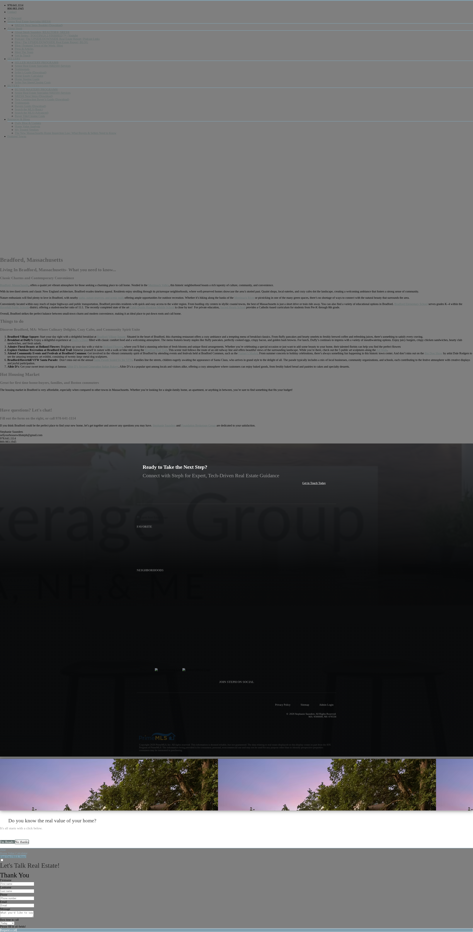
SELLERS (13, 58)
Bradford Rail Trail (156, 350)
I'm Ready (7, 842)
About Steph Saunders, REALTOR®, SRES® (42, 32)
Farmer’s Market (248, 353)
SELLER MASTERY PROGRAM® (37, 62)
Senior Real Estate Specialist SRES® (29, 21)
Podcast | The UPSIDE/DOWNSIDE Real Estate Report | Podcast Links (57, 38)
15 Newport (14, 18)
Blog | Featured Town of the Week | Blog (39, 45)
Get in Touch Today (314, 483)
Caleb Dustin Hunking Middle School (152, 307)
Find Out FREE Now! (13, 856)
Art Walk (381, 350)
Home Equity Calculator (29, 75)
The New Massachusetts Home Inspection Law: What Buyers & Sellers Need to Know (65, 133)
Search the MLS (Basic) (29, 109)
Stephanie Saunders (164, 425)
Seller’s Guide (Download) (30, 72)
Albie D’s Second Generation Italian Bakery (92, 366)
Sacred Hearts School (232, 307)
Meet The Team (24, 52)
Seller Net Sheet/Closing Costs (33, 82)
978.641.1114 (15, 5)
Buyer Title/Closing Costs (30, 116)
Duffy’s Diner (80, 340)
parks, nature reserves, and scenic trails (101, 297)
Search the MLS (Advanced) (31, 112)
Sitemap (305, 704)
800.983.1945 (15, 8)
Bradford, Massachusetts (14, 285)
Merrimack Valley (158, 285)
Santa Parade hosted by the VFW (113, 360)
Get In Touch (22, 55)
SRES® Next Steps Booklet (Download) (39, 25)
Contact (11, 11)
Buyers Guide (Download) (30, 106)
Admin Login (326, 704)
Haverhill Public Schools (14, 307)
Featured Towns (16, 136)
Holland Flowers (113, 346)
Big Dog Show (433, 353)
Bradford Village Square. (111, 336)
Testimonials (22, 69)
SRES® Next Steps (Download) (34, 96)
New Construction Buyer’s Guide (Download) (42, 99)
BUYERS (13, 85)
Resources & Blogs (18, 119)
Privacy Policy (282, 704)
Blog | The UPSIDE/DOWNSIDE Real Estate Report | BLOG (51, 42)
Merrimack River (244, 297)
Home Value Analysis (27, 126)
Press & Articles (24, 48)
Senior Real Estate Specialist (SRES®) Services (43, 65)
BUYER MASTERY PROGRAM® (36, 89)
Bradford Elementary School (411, 304)
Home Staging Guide (27, 79)
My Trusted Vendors (27, 129)
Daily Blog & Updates (28, 123)
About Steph (14, 28)
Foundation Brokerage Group (198, 425)
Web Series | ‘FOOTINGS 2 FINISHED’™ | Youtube (46, 35)
